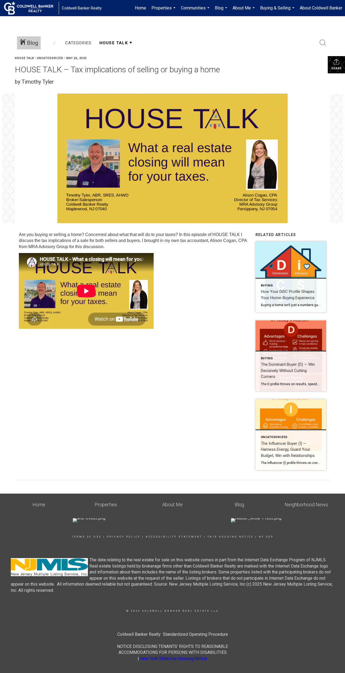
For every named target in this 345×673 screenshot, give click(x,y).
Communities (196, 10)
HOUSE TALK (24, 58)
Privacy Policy (123, 536)
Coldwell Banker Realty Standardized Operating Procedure (172, 634)
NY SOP (266, 536)
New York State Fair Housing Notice (173, 658)
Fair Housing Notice (231, 536)
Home (140, 8)
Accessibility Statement (174, 536)
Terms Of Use (87, 536)
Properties (164, 10)
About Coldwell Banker (321, 8)
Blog (222, 10)
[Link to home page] (31, 8)
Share (336, 68)
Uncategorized (50, 58)
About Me (244, 10)
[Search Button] (323, 43)
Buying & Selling (278, 10)
